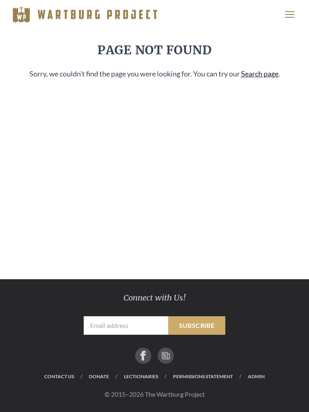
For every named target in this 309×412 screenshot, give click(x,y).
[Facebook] (143, 356)
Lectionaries (141, 376)
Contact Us (59, 376)
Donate (99, 376)
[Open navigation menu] (289, 14)
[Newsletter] (166, 356)
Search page (259, 73)
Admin (256, 376)
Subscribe (197, 325)
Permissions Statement (203, 376)
